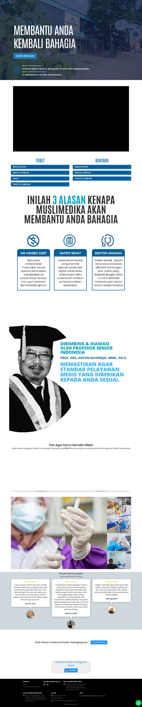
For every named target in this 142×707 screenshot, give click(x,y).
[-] (44, 684)
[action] (138, 703)
